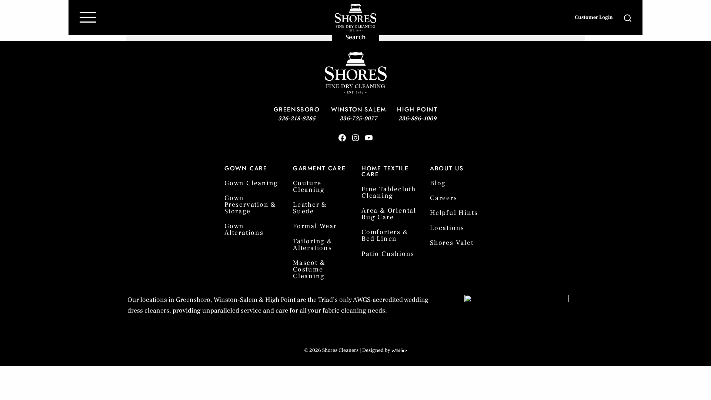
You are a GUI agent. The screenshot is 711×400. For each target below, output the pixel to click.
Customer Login (594, 17)
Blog (438, 183)
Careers (443, 198)
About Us (447, 168)
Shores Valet (452, 243)
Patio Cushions (387, 254)
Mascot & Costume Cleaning (309, 269)
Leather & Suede (310, 208)
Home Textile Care (384, 171)
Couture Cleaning (308, 186)
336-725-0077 (358, 118)
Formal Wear (315, 226)
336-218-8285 (297, 118)
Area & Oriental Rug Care (388, 213)
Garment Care (319, 168)
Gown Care (245, 168)
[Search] (640, 17)
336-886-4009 (417, 118)
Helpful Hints (454, 213)
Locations (447, 228)
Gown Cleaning (251, 183)
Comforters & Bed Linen (384, 235)
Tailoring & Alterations (313, 244)
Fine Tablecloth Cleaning (388, 192)
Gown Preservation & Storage (250, 205)
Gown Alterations (244, 229)
